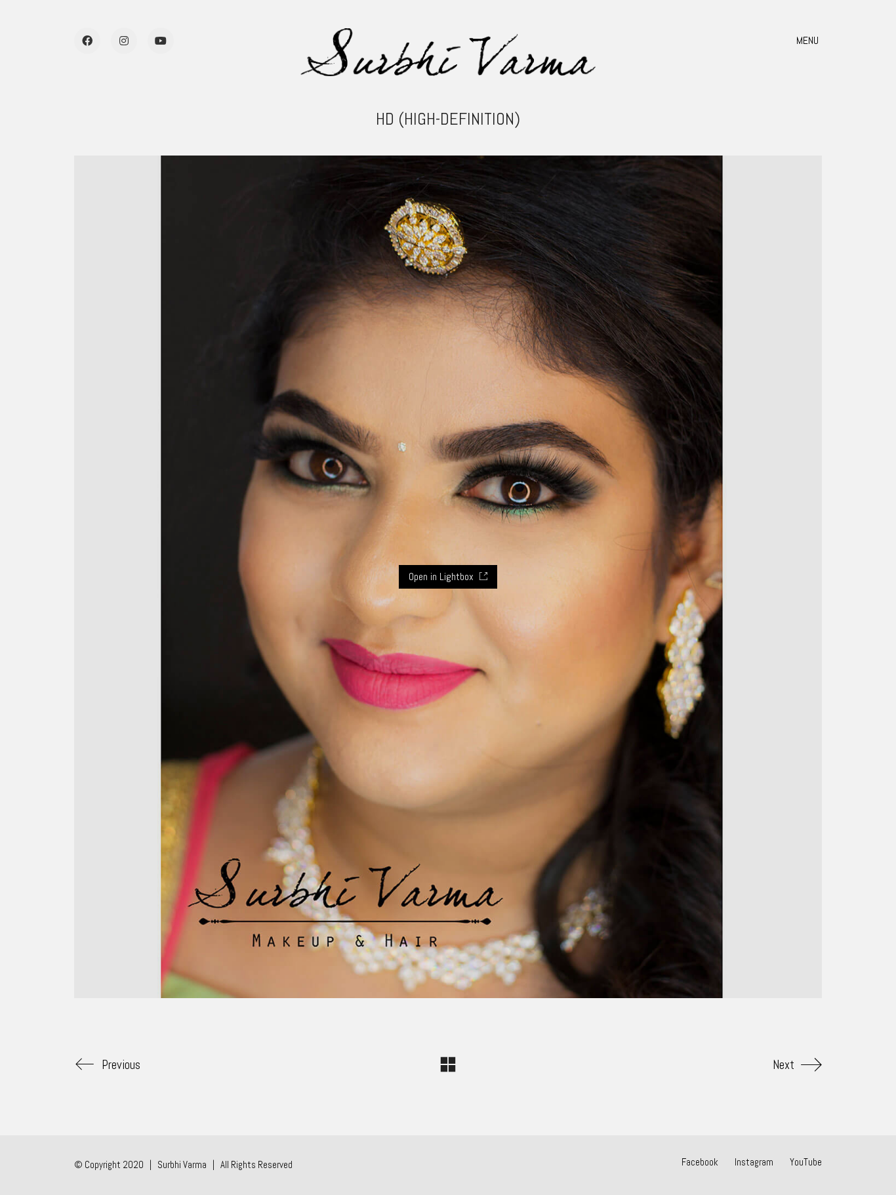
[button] (809, 40)
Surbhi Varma (182, 1164)
